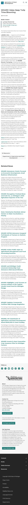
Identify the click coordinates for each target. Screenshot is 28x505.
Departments (6, 502)
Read (2, 146)
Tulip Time (21, 41)
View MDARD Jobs (8, 448)
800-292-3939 (6, 410)
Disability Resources (8, 491)
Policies (4, 483)
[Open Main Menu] (26, 2)
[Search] (23, 2)
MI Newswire (6, 153)
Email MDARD (7, 413)
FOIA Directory (6, 498)
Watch (3, 137)
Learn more (4, 141)
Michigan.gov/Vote (8, 423)
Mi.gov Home (6, 480)
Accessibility (6, 487)
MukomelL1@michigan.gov (10, 25)
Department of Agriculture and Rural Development (13, 157)
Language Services (7, 494)
